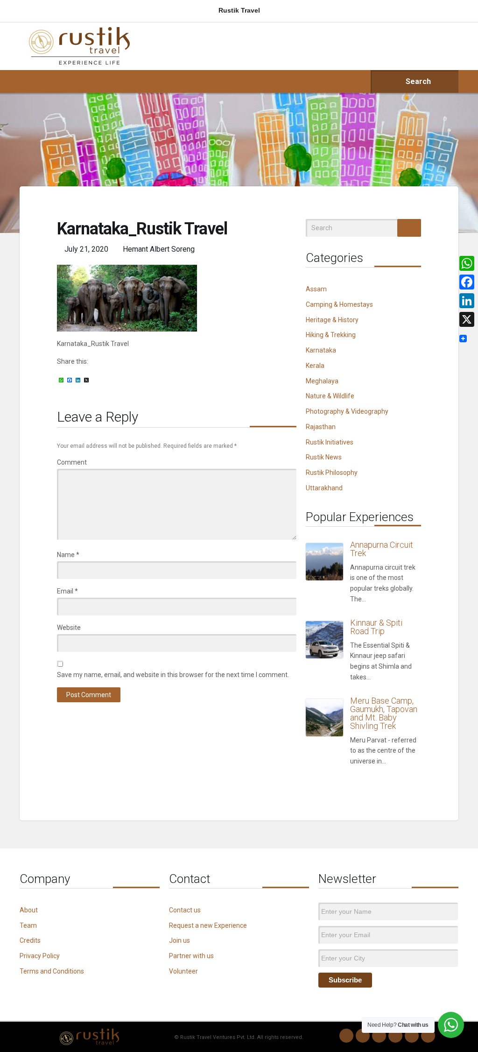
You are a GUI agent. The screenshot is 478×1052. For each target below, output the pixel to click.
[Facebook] (379, 1036)
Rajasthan (321, 427)
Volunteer (183, 971)
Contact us (185, 910)
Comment (72, 462)
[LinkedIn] (395, 1036)
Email (67, 591)
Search (417, 81)
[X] (466, 319)
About (29, 910)
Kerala (315, 365)
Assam (316, 289)
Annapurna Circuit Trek (381, 549)
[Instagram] (363, 1036)
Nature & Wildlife (330, 396)
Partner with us (191, 956)
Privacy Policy (40, 956)
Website (69, 627)
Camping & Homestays (339, 304)
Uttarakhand (324, 488)
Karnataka (321, 350)
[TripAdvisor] (428, 1036)
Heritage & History (332, 320)
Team (28, 925)
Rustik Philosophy (332, 472)
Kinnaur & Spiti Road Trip (376, 627)
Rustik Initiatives (329, 442)
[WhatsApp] (346, 1036)
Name (68, 554)
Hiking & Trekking (331, 335)
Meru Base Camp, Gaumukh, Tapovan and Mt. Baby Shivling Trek (383, 713)
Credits (30, 940)
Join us (179, 940)
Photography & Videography (347, 411)
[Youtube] (412, 1036)
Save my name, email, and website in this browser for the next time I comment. (173, 674)
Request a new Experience (208, 925)
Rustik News (324, 457)
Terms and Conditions (52, 971)
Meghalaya (322, 381)
